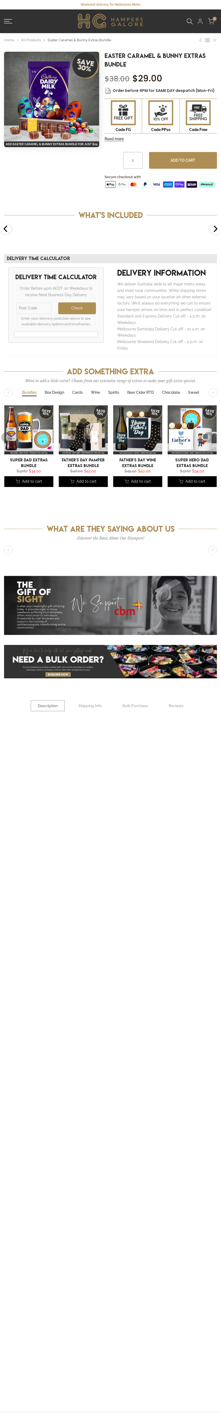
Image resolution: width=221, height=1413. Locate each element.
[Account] (200, 21)
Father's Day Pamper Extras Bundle (83, 462)
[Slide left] (8, 392)
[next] (208, 437)
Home (9, 40)
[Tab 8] (193, 392)
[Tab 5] (113, 392)
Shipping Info (90, 706)
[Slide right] (212, 392)
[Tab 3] (77, 392)
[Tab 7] (171, 392)
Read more (114, 139)
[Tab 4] (95, 392)
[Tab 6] (140, 392)
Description (48, 706)
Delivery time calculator (38, 258)
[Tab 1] (29, 392)
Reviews (176, 706)
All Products (31, 40)
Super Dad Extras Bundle (29, 462)
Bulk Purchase (135, 706)
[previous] (6, 437)
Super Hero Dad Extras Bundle (192, 462)
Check (76, 308)
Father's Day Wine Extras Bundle (137, 462)
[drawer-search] (190, 21)
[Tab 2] (54, 392)
